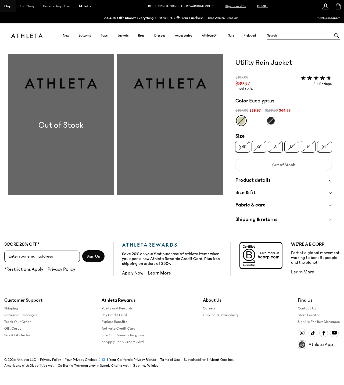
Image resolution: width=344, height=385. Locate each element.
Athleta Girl (210, 35)
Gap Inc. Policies (145, 365)
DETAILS (262, 6)
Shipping (11, 308)
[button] (115, 143)
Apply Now (133, 273)
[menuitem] (66, 35)
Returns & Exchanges (20, 315)
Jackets (123, 35)
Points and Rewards (117, 308)
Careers (209, 308)
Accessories (183, 35)
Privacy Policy (61, 269)
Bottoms (84, 35)
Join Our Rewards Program (123, 335)
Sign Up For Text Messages (319, 322)
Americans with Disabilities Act (29, 365)
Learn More (159, 273)
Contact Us (307, 308)
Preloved (249, 35)
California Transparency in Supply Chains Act (93, 365)
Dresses (160, 35)
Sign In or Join (235, 6)
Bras (141, 35)
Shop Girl (232, 18)
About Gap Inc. (222, 360)
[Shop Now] (172, 17)
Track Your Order (17, 322)
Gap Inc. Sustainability (221, 315)
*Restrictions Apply (23, 269)
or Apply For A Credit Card (123, 342)
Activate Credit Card (118, 328)
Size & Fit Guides (17, 335)
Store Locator (309, 315)
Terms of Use (170, 360)
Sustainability (195, 360)
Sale (231, 35)
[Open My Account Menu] (325, 6)
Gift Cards (12, 328)
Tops (104, 35)
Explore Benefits (114, 322)
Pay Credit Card (114, 315)
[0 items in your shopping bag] (337, 6)
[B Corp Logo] (260, 255)
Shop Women (216, 18)
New (66, 35)
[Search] (336, 35)
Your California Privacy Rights (132, 360)
